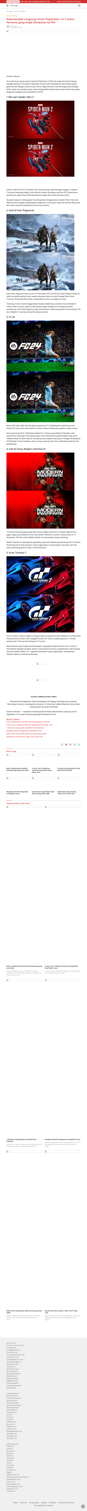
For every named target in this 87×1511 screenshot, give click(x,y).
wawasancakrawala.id (13, 1386)
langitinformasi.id (12, 1381)
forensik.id (9, 1419)
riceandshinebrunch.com (14, 1360)
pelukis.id (9, 1449)
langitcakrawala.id (12, 1378)
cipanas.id (9, 1456)
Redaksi (44, 1503)
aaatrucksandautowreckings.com (17, 1477)
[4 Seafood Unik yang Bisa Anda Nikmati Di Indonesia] (69, 760)
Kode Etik (23, 1503)
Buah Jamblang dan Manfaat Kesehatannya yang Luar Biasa (28, 722)
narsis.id (9, 1415)
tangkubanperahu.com (14, 1431)
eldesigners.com (12, 1489)
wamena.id (10, 1465)
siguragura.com (11, 1436)
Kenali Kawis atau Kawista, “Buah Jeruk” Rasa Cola (24, 737)
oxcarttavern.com (12, 1357)
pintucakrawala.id (12, 1383)
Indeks (15, 1503)
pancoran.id (10, 1451)
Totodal (50, 1505)
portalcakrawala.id (12, 1403)
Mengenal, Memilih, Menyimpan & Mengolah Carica (24, 731)
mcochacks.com (12, 1352)
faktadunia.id (10, 1367)
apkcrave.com (11, 1343)
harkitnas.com (11, 1429)
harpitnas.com (11, 1426)
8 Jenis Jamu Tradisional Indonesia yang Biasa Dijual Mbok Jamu (29, 725)
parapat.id (9, 1467)
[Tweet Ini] (66, 744)
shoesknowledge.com (13, 1362)
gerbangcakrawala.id (13, 1374)
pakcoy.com (10, 1424)
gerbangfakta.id (11, 1410)
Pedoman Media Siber (66, 1503)
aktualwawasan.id (12, 1408)
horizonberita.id (11, 1400)
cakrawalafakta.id (12, 1393)
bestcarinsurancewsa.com (15, 1345)
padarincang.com (12, 1444)
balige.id (9, 1472)
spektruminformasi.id (13, 1405)
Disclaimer (52, 1503)
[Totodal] (14, 5)
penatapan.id (10, 1470)
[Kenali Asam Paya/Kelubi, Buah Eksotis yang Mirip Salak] (43, 783)
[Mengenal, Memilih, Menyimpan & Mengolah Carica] (17, 783)
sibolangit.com (11, 1434)
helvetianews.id (11, 1376)
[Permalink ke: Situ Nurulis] (8, 27)
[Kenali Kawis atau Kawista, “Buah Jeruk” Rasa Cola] (69, 783)
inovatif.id (9, 1460)
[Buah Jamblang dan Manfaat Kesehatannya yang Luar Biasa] (17, 760)
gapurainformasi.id (12, 1369)
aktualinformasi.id (12, 1364)
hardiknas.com (11, 1422)
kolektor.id (10, 1446)
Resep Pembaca (11, 16)
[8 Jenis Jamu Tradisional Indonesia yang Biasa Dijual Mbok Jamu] (43, 760)
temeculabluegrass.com (14, 1486)
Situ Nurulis (14, 26)
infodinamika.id (11, 1412)
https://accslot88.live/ (13, 1331)
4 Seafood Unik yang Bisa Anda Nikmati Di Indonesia (25, 728)
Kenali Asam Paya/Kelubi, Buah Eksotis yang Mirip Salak (26, 734)
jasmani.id (9, 1453)
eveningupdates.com (13, 1350)
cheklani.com (10, 1491)
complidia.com (11, 1348)
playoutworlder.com (13, 1484)
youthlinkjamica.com (13, 1479)
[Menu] (7, 5)
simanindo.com (11, 1438)
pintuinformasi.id (12, 1396)
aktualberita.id (11, 1388)
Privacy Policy (34, 1503)
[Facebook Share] (62, 744)
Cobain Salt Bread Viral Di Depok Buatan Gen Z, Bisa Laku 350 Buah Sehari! (52, 2)
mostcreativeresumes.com (15, 1355)
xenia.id (9, 1463)
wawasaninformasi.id (13, 1398)
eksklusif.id (10, 1458)
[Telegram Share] (74, 744)
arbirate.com (10, 1482)
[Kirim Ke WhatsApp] (79, 744)
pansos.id (9, 1417)
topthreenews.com (12, 1475)
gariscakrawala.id (12, 1371)
